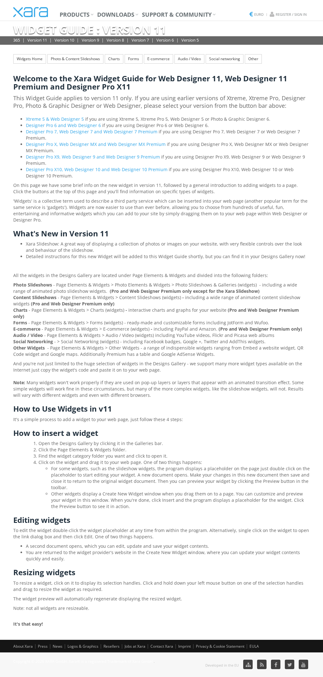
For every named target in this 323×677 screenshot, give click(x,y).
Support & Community (177, 14)
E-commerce (158, 58)
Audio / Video (189, 58)
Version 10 (64, 40)
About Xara (23, 646)
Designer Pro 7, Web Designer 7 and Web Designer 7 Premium (91, 132)
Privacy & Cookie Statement (220, 646)
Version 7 (140, 40)
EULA (254, 646)
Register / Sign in (291, 14)
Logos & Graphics (83, 646)
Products (75, 14)
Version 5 (190, 40)
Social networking (224, 58)
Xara (30, 12)
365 (16, 40)
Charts (114, 58)
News (57, 646)
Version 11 (37, 40)
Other (253, 58)
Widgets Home (30, 58)
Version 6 (165, 40)
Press (43, 646)
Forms (133, 58)
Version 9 (90, 40)
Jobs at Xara (135, 646)
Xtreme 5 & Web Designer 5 (55, 119)
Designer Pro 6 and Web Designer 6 (63, 125)
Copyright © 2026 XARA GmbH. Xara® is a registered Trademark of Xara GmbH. (83, 661)
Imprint (184, 646)
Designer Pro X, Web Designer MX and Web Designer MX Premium (96, 144)
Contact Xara (161, 646)
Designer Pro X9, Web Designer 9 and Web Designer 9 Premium (93, 157)
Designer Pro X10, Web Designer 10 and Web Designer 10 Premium (96, 169)
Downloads (115, 14)
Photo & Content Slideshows (75, 58)
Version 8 (115, 40)
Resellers (111, 646)
